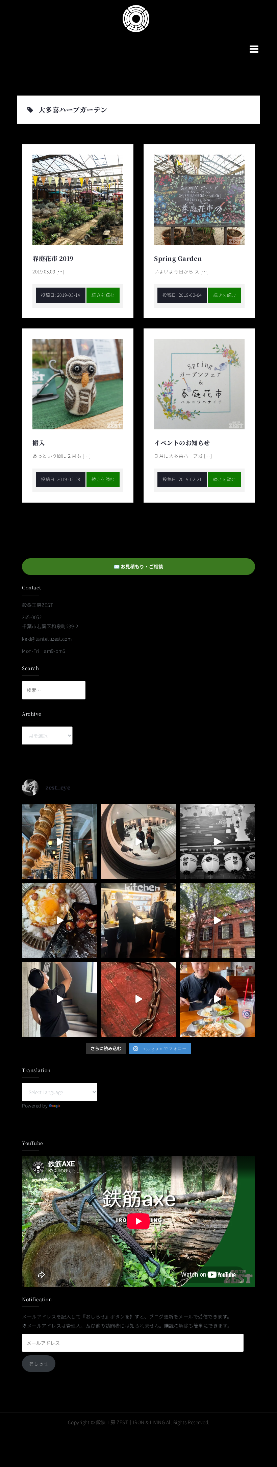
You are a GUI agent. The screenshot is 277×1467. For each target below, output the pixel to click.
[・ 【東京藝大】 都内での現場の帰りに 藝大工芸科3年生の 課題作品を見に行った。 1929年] (217, 920)
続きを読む (103, 295)
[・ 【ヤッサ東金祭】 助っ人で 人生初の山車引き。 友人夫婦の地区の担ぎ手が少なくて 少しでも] (217, 841)
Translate (72, 1105)
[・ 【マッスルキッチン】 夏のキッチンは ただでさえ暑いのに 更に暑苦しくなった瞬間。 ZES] (138, 920)
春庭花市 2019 (53, 258)
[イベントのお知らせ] (199, 383)
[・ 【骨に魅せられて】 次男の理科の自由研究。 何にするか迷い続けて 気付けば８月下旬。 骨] (59, 841)
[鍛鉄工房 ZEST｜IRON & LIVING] (136, 18)
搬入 (38, 442)
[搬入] (77, 383)
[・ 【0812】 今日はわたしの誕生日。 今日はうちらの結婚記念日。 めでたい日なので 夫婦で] (138, 841)
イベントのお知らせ (182, 442)
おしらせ (39, 1363)
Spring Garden (178, 258)
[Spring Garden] (199, 199)
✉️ (138, 566)
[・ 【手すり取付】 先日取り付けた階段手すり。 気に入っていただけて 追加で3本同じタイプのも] (59, 999)
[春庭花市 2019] (77, 199)
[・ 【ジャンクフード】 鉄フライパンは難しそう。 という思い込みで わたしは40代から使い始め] (59, 920)
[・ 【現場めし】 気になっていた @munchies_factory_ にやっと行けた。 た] (217, 999)
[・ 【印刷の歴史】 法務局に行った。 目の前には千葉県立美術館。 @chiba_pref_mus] (138, 999)
